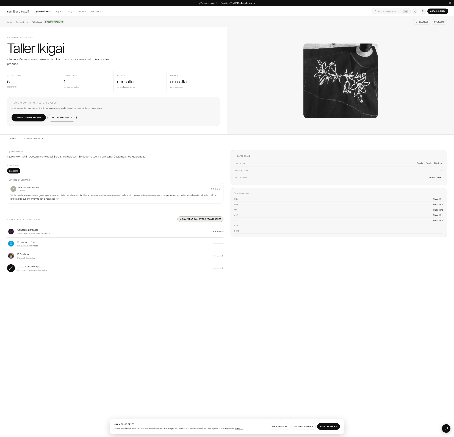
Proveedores (42, 11)
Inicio (9, 22)
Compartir (439, 22)
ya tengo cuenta (62, 117)
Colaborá (81, 11)
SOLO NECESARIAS (303, 426)
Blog (70, 11)
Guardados (95, 11)
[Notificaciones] (415, 11)
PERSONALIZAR (279, 426)
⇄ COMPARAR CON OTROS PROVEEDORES (200, 219)
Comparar (59, 11)
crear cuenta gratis (28, 117)
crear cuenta (437, 11)
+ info (13, 138)
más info (239, 428)
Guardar (423, 22)
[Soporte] (446, 428)
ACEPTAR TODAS (328, 426)
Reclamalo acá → (246, 3)
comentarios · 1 (33, 138)
